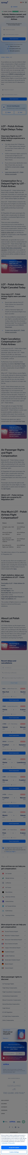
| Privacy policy (11, 1143)
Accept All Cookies (14, 1147)
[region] (14, 1144)
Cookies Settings (14, 1152)
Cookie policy (4, 1143)
